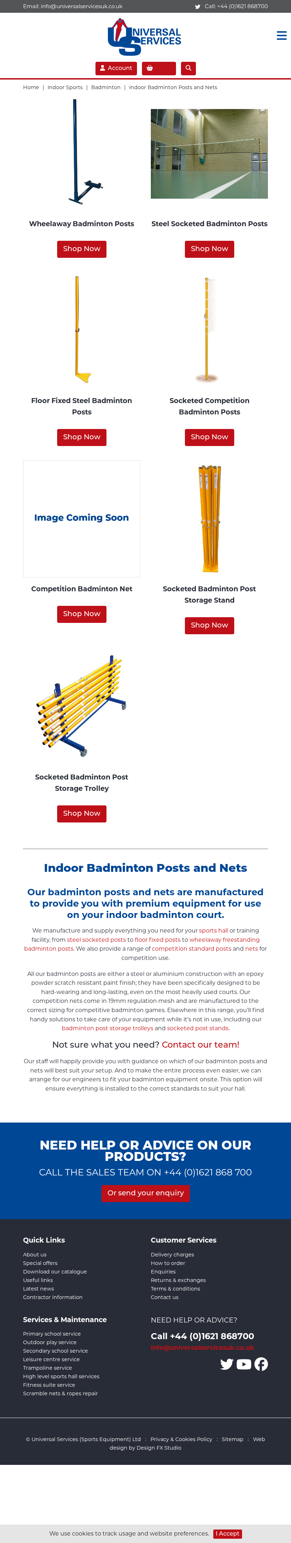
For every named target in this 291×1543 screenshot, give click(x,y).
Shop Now (81, 249)
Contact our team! (200, 1045)
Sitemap (232, 1439)
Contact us (165, 1297)
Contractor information (53, 1297)
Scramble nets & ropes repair (60, 1393)
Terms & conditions (175, 1289)
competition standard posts (191, 948)
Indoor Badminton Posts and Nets (173, 87)
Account (120, 68)
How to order (168, 1263)
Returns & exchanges (178, 1280)
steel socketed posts (96, 939)
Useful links (38, 1280)
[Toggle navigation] (280, 35)
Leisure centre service (51, 1359)
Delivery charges (172, 1254)
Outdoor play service (50, 1342)
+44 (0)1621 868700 (242, 6)
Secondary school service (55, 1351)
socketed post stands (198, 1028)
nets (251, 948)
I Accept (228, 1534)
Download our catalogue (55, 1271)
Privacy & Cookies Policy (181, 1439)
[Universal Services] (145, 35)
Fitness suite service (49, 1385)
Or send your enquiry (146, 1193)
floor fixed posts (158, 939)
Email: (72, 6)
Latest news (38, 1289)
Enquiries (163, 1271)
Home (31, 87)
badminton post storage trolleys (107, 1028)
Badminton (106, 87)
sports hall (213, 930)
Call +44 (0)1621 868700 (202, 1336)
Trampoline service (47, 1368)
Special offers (40, 1263)
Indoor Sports (65, 87)
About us (34, 1254)
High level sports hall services (61, 1376)
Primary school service (52, 1334)
